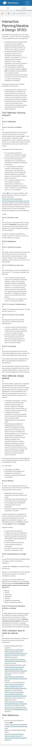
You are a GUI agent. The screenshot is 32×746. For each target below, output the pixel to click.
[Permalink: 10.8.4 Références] (2, 718)
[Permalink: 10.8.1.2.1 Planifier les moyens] (2, 250)
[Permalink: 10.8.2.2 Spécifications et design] (2, 556)
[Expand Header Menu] (27, 2)
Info (8, 8)
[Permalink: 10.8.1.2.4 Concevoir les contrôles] (2, 317)
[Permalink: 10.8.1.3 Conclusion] (2, 349)
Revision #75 (21, 13)
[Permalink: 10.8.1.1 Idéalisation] (2, 124)
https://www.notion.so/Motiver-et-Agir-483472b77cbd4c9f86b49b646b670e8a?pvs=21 (16, 709)
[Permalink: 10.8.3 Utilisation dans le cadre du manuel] (2, 636)
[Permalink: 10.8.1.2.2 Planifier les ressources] (2, 268)
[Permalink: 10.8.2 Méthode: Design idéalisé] (2, 381)
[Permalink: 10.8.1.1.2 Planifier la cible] (2, 220)
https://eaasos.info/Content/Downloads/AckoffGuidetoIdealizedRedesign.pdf (16, 726)
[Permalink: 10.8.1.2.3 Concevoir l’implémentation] (2, 307)
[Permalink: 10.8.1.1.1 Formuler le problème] (2, 130)
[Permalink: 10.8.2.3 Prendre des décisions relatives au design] (2, 611)
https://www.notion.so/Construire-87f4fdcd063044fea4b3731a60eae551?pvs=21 (16, 678)
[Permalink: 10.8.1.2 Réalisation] (2, 244)
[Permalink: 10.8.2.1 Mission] (2, 483)
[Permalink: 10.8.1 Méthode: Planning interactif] (2, 118)
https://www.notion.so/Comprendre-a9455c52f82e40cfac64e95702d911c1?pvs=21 (16, 661)
